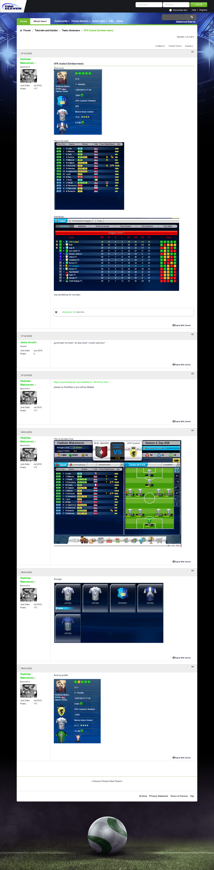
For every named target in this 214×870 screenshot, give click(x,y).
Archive (143, 796)
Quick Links (98, 21)
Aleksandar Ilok (69, 312)
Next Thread (115, 781)
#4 (192, 430)
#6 (192, 667)
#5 (192, 571)
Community (61, 21)
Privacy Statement (158, 796)
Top (192, 796)
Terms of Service (179, 796)
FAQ (111, 21)
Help (194, 10)
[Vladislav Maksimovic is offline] (28, 76)
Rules (120, 21)
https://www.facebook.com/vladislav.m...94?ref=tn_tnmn (81, 382)
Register (203, 10)
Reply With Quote (183, 325)
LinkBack (159, 46)
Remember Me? (180, 10)
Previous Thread (100, 781)
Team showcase (71, 30)
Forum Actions (80, 21)
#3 (192, 373)
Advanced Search (185, 21)
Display (188, 46)
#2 (192, 334)
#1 (192, 52)
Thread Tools (174, 46)
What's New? (40, 21)
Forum (23, 21)
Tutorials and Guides (46, 30)
